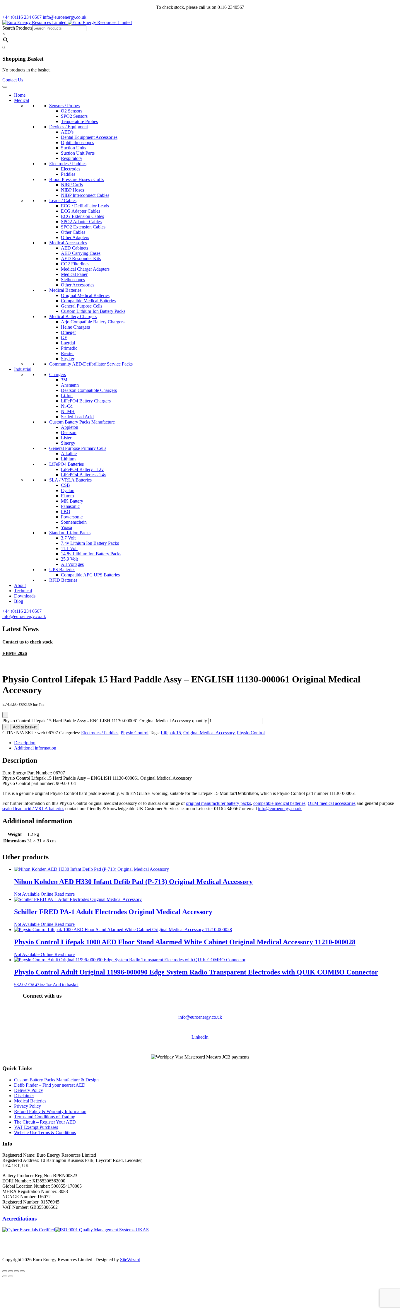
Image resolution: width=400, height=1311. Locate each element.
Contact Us (12, 79)
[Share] (16, 1271)
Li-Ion (67, 395)
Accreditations (19, 1219)
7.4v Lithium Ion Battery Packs (90, 543)
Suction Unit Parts (78, 153)
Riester (67, 353)
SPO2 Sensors (74, 116)
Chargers (57, 374)
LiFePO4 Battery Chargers (86, 400)
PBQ (65, 511)
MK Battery (72, 501)
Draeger (68, 332)
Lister (66, 437)
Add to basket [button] (65, 984)
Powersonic (72, 516)
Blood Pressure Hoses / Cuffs (76, 179)
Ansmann (70, 385)
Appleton (69, 427)
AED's (67, 131)
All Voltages (72, 564)
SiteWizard (130, 1259)
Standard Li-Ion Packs (69, 532)
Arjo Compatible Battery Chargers (92, 321)
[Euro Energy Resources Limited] (67, 22)
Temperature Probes (79, 121)
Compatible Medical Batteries (88, 300)
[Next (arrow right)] (10, 1276)
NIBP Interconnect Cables (85, 195)
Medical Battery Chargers (73, 316)
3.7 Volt (68, 537)
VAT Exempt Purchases (36, 1127)
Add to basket (25, 727)
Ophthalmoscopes (77, 142)
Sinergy (68, 443)
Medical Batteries (65, 290)
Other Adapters (75, 237)
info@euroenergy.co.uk (280, 808)
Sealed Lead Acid (77, 416)
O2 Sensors (71, 110)
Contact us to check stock (27, 641)
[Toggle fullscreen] (10, 1271)
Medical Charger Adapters (85, 269)
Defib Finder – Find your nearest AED (50, 1085)
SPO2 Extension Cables (83, 226)
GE (64, 337)
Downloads (24, 595)
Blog (18, 601)
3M (64, 379)
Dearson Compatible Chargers (89, 390)
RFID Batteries (63, 580)
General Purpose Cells (81, 305)
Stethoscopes (73, 279)
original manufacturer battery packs (218, 803)
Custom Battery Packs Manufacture (82, 421)
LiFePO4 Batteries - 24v (83, 474)
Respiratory (71, 158)
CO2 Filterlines (75, 263)
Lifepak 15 (171, 732)
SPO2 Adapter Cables (81, 221)
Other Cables (73, 232)
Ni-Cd (67, 406)
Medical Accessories (68, 242)
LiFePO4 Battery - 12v (82, 469)
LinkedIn (200, 1037)
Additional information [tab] (35, 747)
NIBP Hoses (72, 189)
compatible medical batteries (279, 803)
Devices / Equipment (68, 126)
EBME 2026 (14, 653)
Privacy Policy (27, 1106)
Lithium (68, 458)
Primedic (69, 348)
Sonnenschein (74, 522)
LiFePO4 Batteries (66, 464)
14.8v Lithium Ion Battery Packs (91, 553)
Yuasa (66, 527)
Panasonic (70, 506)
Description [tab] (24, 742)
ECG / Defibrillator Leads (85, 205)
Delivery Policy (28, 1090)
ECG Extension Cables (82, 216)
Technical (23, 590)
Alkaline (69, 453)
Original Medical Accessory (209, 732)
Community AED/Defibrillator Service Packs (91, 363)
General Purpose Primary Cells (77, 448)
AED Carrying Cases (80, 253)
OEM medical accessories (331, 803)
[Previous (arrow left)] (4, 1276)
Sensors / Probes (64, 105)
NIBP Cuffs (72, 184)
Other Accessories (77, 284)
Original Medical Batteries (85, 295)
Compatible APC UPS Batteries (90, 574)
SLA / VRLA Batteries (70, 479)
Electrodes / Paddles (67, 163)
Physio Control (134, 732)
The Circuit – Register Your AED (45, 1121)
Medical (21, 100)
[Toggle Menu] (4, 87)
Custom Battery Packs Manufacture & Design (56, 1079)
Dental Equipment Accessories (89, 137)
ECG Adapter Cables (80, 211)
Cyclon (67, 490)
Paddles (68, 174)
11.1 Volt (69, 548)
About (20, 585)
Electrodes (70, 168)
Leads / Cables (62, 200)
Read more (64, 894)
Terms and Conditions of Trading (44, 1116)
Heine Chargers (75, 327)
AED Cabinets (74, 247)
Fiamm (67, 495)
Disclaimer (24, 1095)
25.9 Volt (69, 559)
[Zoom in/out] (4, 1271)
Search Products (17, 27)
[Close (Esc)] (22, 1271)
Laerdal (68, 342)
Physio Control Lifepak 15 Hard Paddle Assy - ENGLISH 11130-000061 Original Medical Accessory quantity (104, 720)
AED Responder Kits (81, 258)
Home (19, 95)
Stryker (67, 358)
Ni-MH (68, 411)
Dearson (68, 432)
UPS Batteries (62, 569)
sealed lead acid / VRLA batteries (33, 808)
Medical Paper (74, 274)
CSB (65, 485)
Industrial (22, 369)
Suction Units (73, 147)
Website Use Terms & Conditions (45, 1132)
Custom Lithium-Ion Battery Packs (93, 311)
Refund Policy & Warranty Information (50, 1111)
